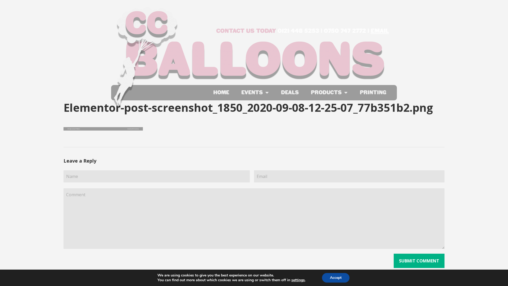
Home (221, 93)
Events (252, 93)
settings (298, 280)
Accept (336, 277)
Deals (290, 93)
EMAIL (380, 31)
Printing (373, 93)
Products (326, 93)
